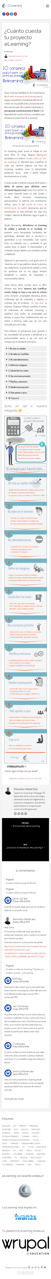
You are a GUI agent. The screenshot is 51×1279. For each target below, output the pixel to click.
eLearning (10, 60)
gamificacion (41, 1147)
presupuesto (29, 779)
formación (14, 1143)
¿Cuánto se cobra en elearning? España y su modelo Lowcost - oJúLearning (25, 971)
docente (25, 1133)
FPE (23, 1147)
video (30, 1165)
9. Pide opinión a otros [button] (18, 392)
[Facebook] (4, 14)
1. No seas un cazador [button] (17, 348)
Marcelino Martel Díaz (20, 56)
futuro (30, 1147)
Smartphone (14, 1161)
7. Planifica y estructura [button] (18, 381)
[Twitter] (11, 14)
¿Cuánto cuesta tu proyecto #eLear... (21, 882)
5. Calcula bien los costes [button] (18, 370)
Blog (16, 1129)
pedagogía (29, 1154)
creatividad (35, 1129)
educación (35, 1133)
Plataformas (6, 1158)
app (14, 1126)
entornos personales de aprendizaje (16, 1140)
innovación (6, 1151)
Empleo (35, 1136)
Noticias (38, 1151)
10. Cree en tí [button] (14, 398)
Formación (18, 60)
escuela (36, 1140)
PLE (16, 1158)
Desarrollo (6, 1133)
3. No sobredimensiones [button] (18, 359)
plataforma (41, 1154)
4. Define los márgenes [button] (18, 365)
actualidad (6, 1126)
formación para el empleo (30, 1143)
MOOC (21, 1151)
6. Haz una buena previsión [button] (20, 376)
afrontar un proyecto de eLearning (21, 96)
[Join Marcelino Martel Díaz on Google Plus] (25, 813)
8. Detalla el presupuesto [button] (19, 387)
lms (14, 1151)
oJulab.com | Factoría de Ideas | (19, 1268)
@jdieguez (41, 154)
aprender (22, 1126)
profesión (38, 779)
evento (4, 1143)
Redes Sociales (36, 1158)
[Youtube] (15, 14)
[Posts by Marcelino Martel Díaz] (6, 56)
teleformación (7, 1165)
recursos (23, 1158)
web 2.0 (37, 1165)
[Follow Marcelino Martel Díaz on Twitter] (22, 813)
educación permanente (10, 1136)
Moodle (29, 1151)
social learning (28, 1161)
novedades (6, 1154)
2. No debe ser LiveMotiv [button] (19, 354)
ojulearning (18, 1154)
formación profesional (10, 1147)
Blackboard (6, 1129)
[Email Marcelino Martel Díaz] (15, 813)
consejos (24, 1129)
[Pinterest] (7, 14)
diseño (16, 1133)
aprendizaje (33, 1126)
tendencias (20, 1165)
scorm (4, 1161)
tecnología (41, 1161)
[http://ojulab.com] (18, 813)
